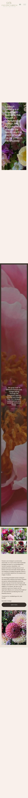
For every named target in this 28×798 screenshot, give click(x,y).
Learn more (14, 409)
